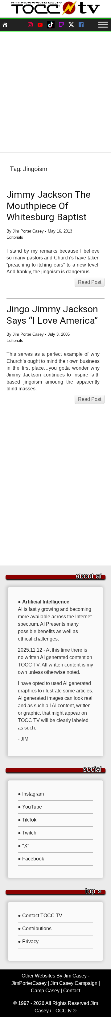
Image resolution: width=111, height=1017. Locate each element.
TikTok (29, 819)
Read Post (89, 282)
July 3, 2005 (59, 334)
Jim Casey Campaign (73, 983)
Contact (71, 990)
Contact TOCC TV (42, 915)
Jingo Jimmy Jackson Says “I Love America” (52, 315)
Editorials (14, 237)
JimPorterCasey (29, 983)
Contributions (36, 928)
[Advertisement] (55, 92)
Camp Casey (45, 990)
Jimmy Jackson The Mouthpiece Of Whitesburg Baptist (48, 205)
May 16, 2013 (60, 231)
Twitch (29, 832)
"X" (25, 845)
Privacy (30, 941)
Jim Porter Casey (28, 231)
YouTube (32, 806)
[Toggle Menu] (103, 24)
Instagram (33, 793)
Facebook (33, 858)
